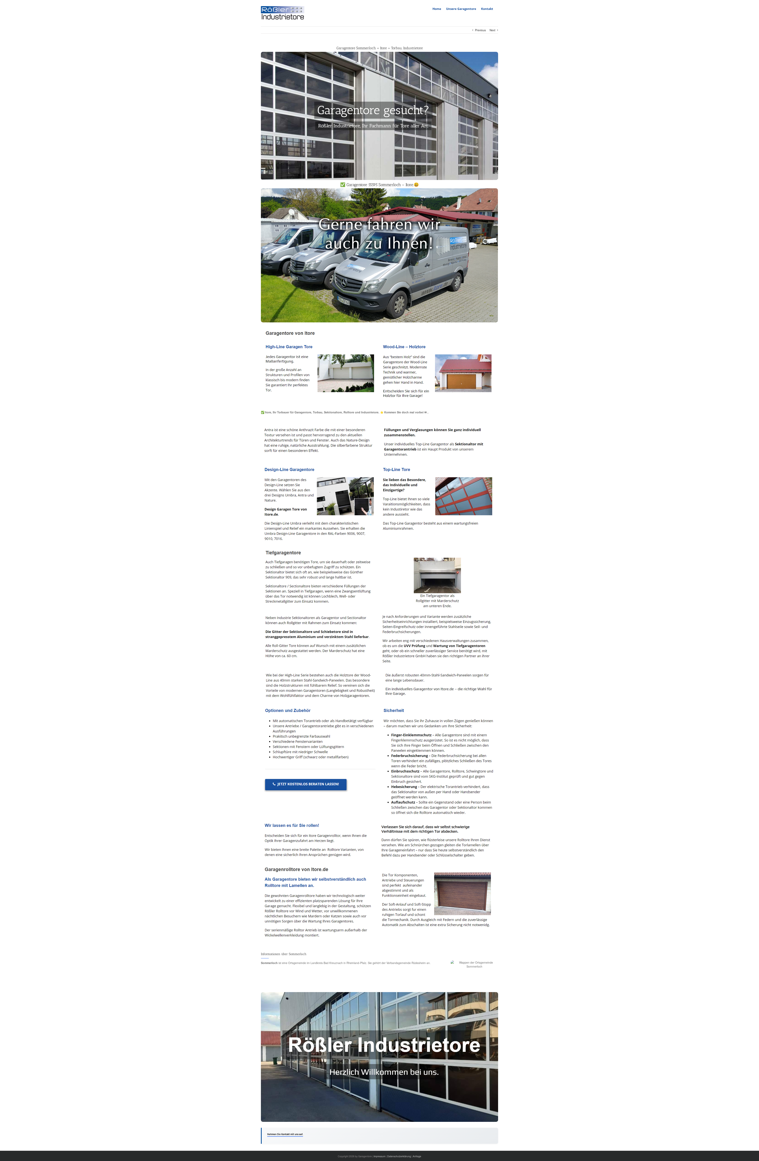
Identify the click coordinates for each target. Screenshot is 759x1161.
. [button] (427, 412)
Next (492, 30)
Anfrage (417, 1156)
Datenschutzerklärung (399, 1156)
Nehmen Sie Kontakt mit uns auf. (285, 1134)
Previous (480, 30)
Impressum (379, 1156)
